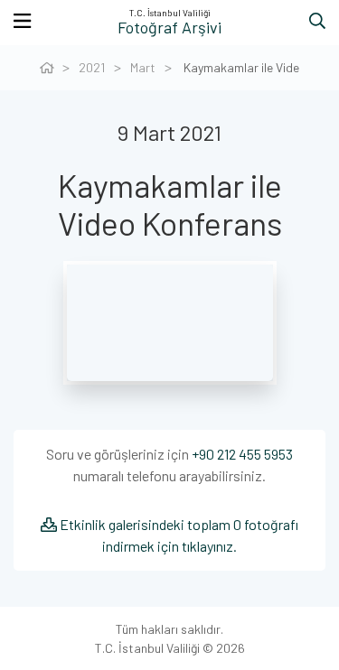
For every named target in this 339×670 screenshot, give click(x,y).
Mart (142, 67)
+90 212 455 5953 (242, 453)
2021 (92, 67)
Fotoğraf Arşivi (169, 27)
